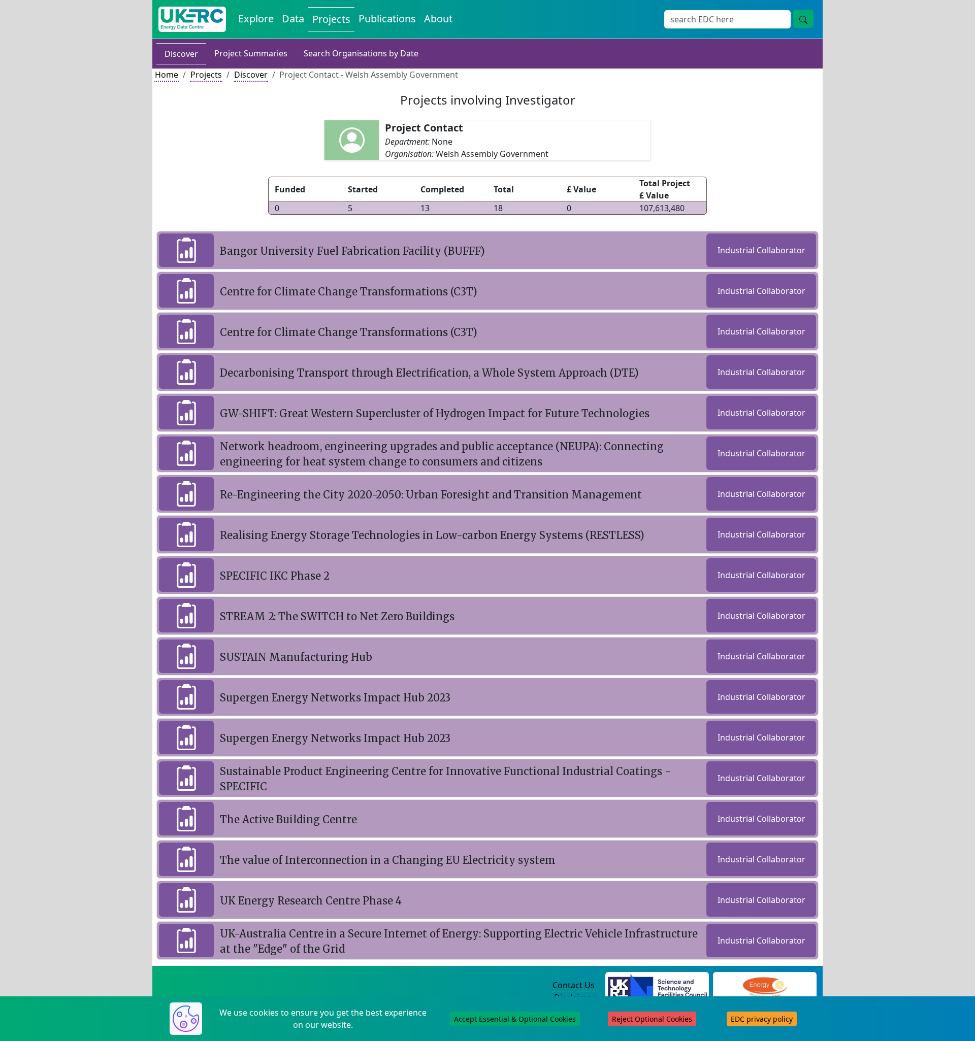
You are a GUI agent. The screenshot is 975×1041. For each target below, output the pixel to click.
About (438, 18)
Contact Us (573, 985)
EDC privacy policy (762, 1019)
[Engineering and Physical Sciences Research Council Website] (764, 985)
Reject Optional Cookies (652, 1019)
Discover (181, 53)
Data (293, 18)
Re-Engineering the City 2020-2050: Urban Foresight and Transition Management (431, 494)
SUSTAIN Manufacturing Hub (296, 657)
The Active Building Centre (288, 819)
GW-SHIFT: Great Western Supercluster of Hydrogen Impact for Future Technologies (434, 413)
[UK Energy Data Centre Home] (192, 19)
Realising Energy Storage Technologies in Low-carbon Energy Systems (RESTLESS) (432, 535)
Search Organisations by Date (361, 53)
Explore (256, 18)
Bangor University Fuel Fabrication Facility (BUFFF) (352, 251)
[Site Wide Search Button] (803, 19)
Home (166, 74)
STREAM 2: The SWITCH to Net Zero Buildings (337, 616)
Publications (387, 18)
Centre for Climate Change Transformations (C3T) (348, 291)
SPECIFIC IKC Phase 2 (275, 575)
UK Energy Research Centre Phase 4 (311, 900)
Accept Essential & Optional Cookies (515, 1019)
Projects (331, 19)
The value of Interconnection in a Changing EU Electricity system (388, 860)
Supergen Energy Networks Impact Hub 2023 (335, 697)
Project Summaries (250, 53)
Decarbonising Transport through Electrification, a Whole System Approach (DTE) (429, 372)
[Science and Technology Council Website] (657, 985)
